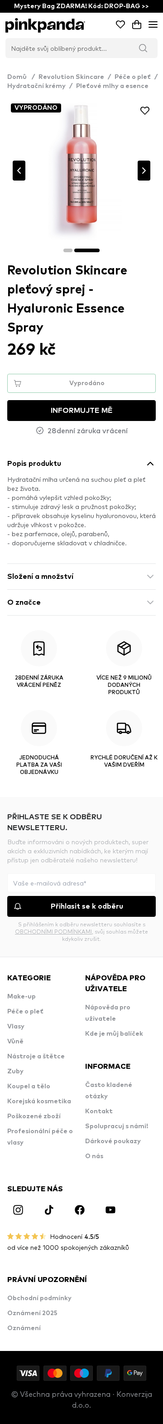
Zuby (15, 1071)
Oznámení (24, 1328)
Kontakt (99, 1111)
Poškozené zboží (34, 1116)
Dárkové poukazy (113, 1141)
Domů (21, 77)
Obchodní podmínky (39, 1298)
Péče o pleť (133, 77)
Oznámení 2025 (32, 1313)
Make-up (21, 996)
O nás (94, 1156)
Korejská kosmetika (39, 1101)
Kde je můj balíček (114, 1034)
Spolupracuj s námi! (116, 1126)
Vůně (15, 1041)
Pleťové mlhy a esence (112, 86)
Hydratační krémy (36, 86)
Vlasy (15, 1026)
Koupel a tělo (28, 1086)
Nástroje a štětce (36, 1056)
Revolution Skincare (71, 77)
